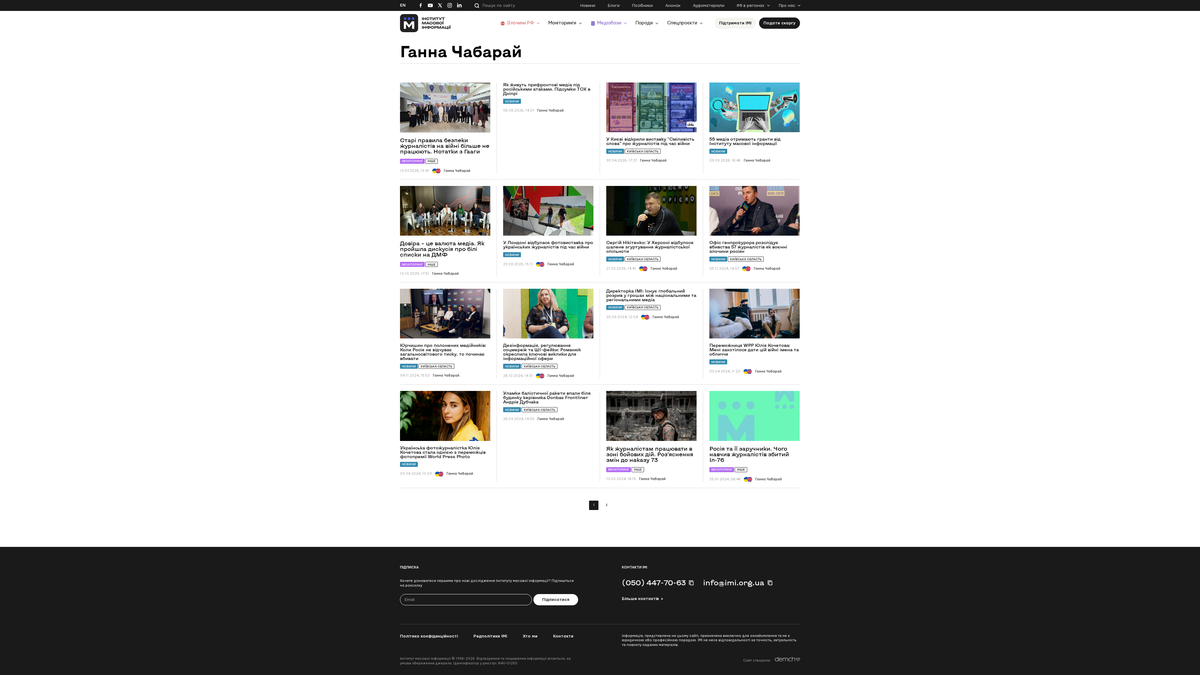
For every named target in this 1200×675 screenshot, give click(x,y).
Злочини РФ (520, 23)
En (403, 5)
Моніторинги (562, 23)
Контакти (563, 636)
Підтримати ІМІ (735, 23)
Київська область (642, 151)
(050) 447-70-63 (654, 582)
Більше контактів (640, 599)
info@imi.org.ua (733, 582)
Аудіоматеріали (708, 5)
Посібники (642, 5)
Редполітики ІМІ (490, 636)
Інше (432, 161)
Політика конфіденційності (429, 636)
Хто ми (530, 636)
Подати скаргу (779, 23)
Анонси (672, 5)
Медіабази (609, 23)
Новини (587, 5)
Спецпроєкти (682, 23)
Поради (644, 23)
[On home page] (425, 23)
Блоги (614, 5)
